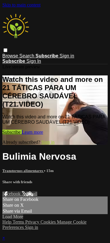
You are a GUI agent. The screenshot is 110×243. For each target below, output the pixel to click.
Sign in (67, 55)
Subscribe (12, 132)
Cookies (48, 221)
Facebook (12, 193)
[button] (5, 50)
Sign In (33, 61)
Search (27, 55)
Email (31, 193)
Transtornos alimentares (23, 170)
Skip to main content (21, 4)
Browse (10, 55)
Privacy (32, 221)
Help (7, 221)
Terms (19, 221)
